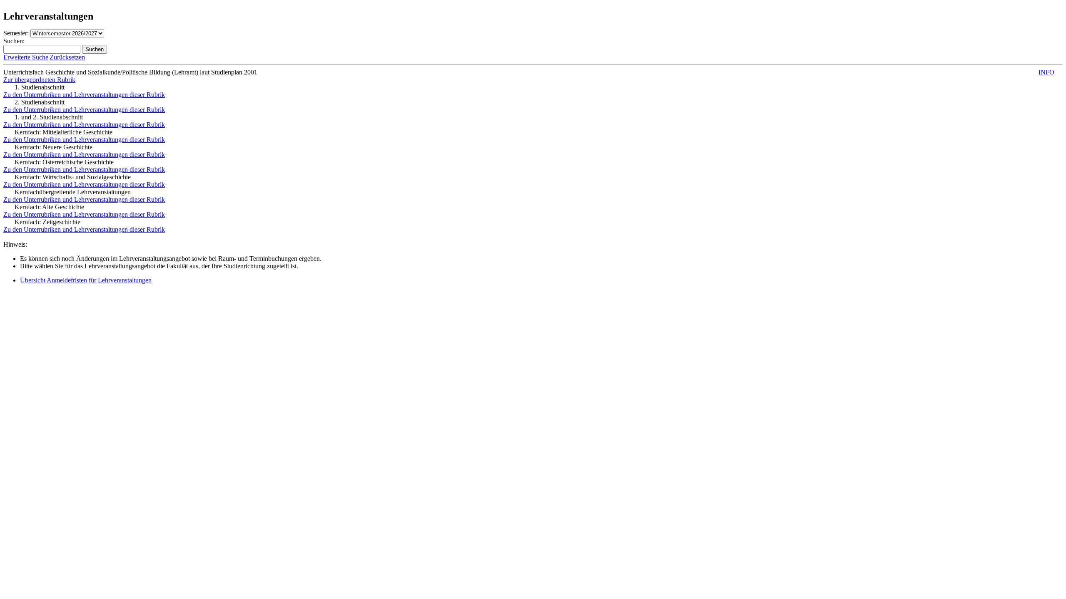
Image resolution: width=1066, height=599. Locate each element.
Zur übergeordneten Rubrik (39, 79)
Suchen (94, 49)
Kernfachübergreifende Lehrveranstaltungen (73, 192)
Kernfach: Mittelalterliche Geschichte (63, 132)
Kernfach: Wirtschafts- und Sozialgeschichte (73, 177)
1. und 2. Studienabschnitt (49, 117)
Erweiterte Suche (25, 57)
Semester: (16, 33)
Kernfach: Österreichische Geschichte (64, 162)
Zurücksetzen (67, 57)
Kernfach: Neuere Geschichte (53, 147)
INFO (1046, 72)
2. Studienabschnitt (40, 102)
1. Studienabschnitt (40, 87)
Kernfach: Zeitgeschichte (47, 221)
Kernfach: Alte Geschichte (49, 206)
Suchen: (14, 41)
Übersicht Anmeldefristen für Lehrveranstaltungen (86, 280)
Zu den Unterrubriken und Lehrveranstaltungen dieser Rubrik (84, 94)
